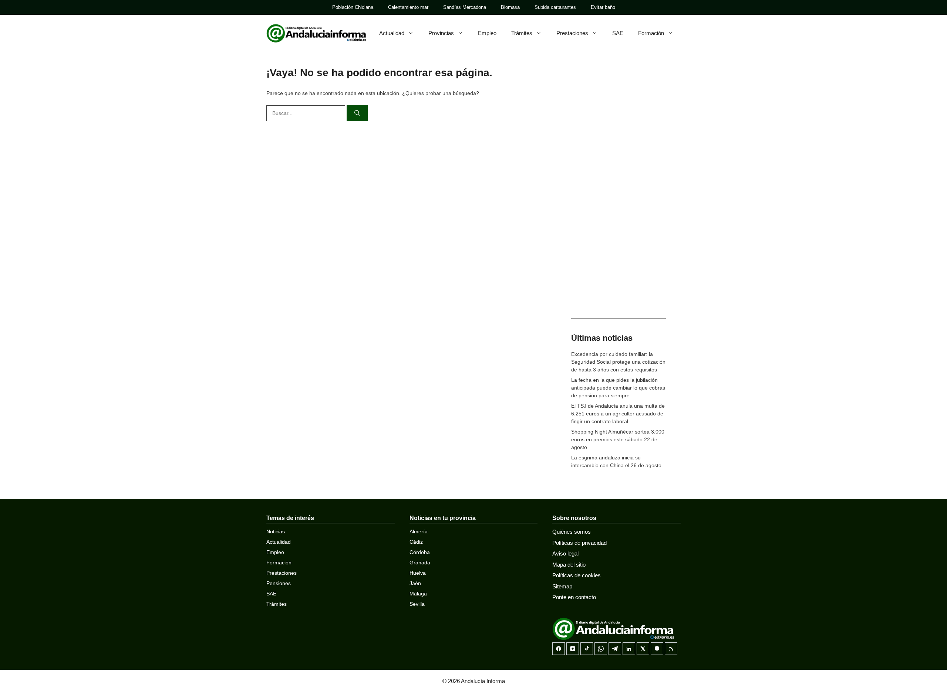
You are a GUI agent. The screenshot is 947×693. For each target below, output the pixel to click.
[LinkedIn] (629, 648)
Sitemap (562, 586)
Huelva (418, 573)
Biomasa (510, 7)
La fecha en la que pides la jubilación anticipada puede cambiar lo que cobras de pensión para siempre (618, 387)
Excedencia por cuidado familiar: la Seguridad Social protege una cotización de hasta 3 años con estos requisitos (618, 362)
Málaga (418, 594)
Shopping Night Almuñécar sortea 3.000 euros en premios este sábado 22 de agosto (617, 439)
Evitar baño (603, 7)
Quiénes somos (571, 532)
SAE (617, 33)
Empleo (487, 33)
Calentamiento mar (408, 7)
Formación (651, 33)
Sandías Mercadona (464, 7)
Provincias (441, 33)
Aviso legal (565, 553)
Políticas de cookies (576, 575)
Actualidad (391, 33)
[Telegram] (615, 648)
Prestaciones (572, 33)
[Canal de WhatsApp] (600, 648)
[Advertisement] (618, 192)
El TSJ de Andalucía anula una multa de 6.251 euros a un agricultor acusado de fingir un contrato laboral (618, 413)
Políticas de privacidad (579, 543)
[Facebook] (558, 648)
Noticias (275, 531)
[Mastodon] (657, 648)
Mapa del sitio (569, 564)
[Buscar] (357, 113)
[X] (643, 648)
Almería (419, 531)
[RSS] (671, 648)
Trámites (521, 33)
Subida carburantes (555, 7)
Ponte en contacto (574, 597)
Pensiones (278, 583)
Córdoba (420, 552)
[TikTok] (586, 648)
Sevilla (417, 604)
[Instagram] (572, 648)
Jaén (415, 583)
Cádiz (416, 542)
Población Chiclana (352, 7)
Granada (420, 562)
